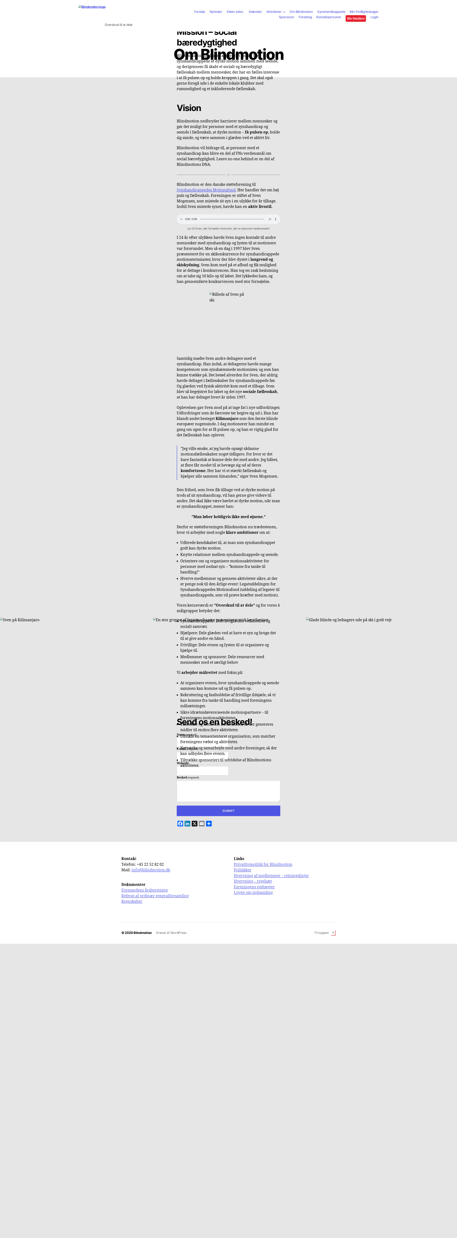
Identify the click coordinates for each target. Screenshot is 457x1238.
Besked (188, 777)
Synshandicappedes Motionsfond (206, 190)
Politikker (242, 870)
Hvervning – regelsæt (253, 881)
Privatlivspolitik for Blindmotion (263, 864)
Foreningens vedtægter (254, 887)
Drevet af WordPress (171, 933)
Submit (228, 811)
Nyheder (216, 12)
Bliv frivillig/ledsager (364, 12)
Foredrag (305, 17)
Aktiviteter (274, 12)
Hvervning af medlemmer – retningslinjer (271, 875)
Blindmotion (143, 933)
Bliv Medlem (356, 18)
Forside (199, 12)
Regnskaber (131, 901)
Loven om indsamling (253, 892)
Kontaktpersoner (328, 17)
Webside (183, 763)
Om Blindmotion (301, 12)
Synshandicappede (331, 12)
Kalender (255, 12)
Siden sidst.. (235, 12)
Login (374, 17)
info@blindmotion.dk (151, 870)
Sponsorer (286, 17)
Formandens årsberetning (144, 890)
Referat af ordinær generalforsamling (155, 896)
